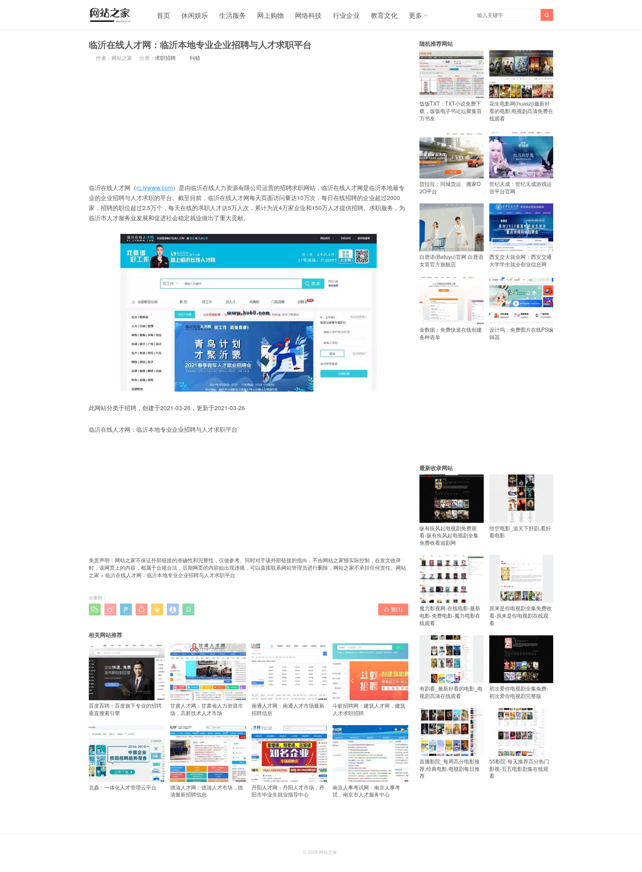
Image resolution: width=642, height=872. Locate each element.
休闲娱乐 (194, 15)
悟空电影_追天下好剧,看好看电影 (520, 531)
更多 (415, 15)
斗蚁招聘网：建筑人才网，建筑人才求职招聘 (369, 709)
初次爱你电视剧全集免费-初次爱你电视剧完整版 (518, 692)
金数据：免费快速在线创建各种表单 (450, 333)
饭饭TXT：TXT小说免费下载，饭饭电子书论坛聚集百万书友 (450, 111)
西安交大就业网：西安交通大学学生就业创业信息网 (520, 260)
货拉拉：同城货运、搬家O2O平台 (450, 187)
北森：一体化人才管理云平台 (122, 787)
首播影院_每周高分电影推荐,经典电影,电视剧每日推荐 (449, 768)
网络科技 (308, 15)
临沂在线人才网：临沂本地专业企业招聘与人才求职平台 (170, 575)
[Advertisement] (248, 122)
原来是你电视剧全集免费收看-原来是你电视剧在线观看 (520, 615)
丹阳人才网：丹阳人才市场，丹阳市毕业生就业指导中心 (288, 790)
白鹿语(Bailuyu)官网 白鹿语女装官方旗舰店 (451, 260)
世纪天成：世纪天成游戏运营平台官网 (520, 187)
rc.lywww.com (154, 187)
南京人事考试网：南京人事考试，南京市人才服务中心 (366, 790)
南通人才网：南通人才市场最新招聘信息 (288, 709)
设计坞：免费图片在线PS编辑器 (521, 333)
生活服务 (232, 15)
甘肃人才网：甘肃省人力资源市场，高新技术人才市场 (206, 709)
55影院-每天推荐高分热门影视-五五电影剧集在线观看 (519, 768)
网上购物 (270, 15)
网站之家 (328, 852)
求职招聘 (165, 57)
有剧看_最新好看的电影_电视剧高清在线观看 (451, 692)
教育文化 (384, 15)
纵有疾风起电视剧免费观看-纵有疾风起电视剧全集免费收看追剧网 (449, 535)
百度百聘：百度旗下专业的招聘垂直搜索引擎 (125, 709)
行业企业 (346, 15)
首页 (163, 15)
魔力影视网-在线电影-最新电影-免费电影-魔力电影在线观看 (449, 615)
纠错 (195, 57)
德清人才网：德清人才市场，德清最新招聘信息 (206, 790)
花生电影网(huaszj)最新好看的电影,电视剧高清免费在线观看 (521, 111)
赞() (393, 609)
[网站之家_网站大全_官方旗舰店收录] (110, 14)
